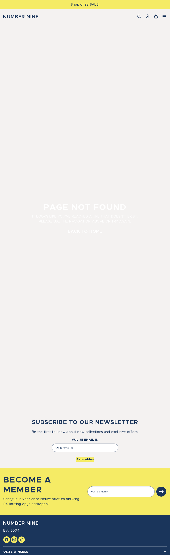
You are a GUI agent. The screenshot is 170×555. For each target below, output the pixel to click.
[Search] (139, 16)
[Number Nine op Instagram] (14, 539)
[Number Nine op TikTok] (21, 539)
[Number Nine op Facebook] (6, 539)
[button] (164, 16)
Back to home (85, 231)
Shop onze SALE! (85, 4)
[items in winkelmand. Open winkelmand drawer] (156, 16)
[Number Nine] (20, 16)
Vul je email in (85, 439)
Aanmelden (85, 459)
